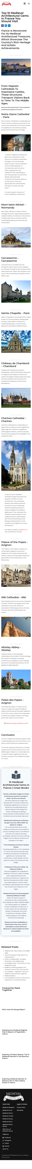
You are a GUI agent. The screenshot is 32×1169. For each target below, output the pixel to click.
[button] (24, 4)
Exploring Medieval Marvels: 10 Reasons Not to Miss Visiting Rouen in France (14, 1081)
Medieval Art (23, 530)
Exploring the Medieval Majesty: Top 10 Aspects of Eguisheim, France (14, 1032)
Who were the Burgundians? (13, 1010)
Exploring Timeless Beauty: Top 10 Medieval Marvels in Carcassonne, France (15, 1056)
